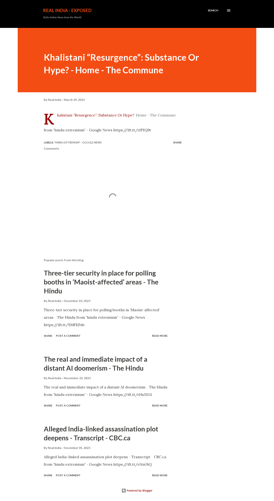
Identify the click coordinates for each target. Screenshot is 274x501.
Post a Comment (68, 335)
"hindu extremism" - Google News (78, 142)
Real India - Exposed (67, 10)
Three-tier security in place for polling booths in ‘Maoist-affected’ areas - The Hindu (101, 282)
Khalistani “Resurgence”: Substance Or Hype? (95, 115)
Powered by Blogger (139, 490)
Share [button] (177, 142)
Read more (160, 335)
